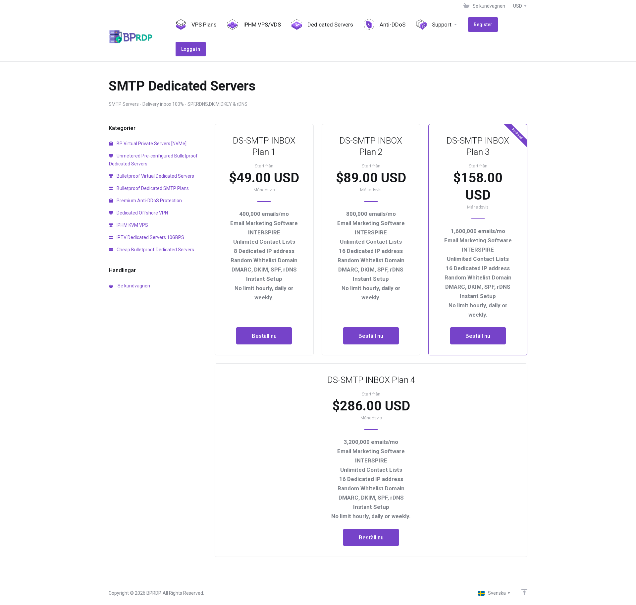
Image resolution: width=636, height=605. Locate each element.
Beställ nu (264, 336)
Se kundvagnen (133, 285)
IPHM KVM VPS (132, 225)
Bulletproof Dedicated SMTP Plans (152, 188)
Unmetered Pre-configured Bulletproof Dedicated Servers (153, 159)
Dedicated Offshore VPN (142, 212)
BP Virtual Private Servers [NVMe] (151, 143)
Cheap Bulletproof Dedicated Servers (155, 249)
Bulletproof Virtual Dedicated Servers (155, 176)
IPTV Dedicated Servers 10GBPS (150, 237)
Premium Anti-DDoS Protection (149, 200)
